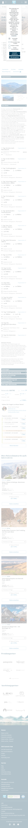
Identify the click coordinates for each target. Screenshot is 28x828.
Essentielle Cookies (14, 39)
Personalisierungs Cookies (15, 42)
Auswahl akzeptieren (15, 53)
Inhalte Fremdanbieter (14, 48)
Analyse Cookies (15, 45)
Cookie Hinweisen (14, 35)
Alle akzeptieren (14, 57)
